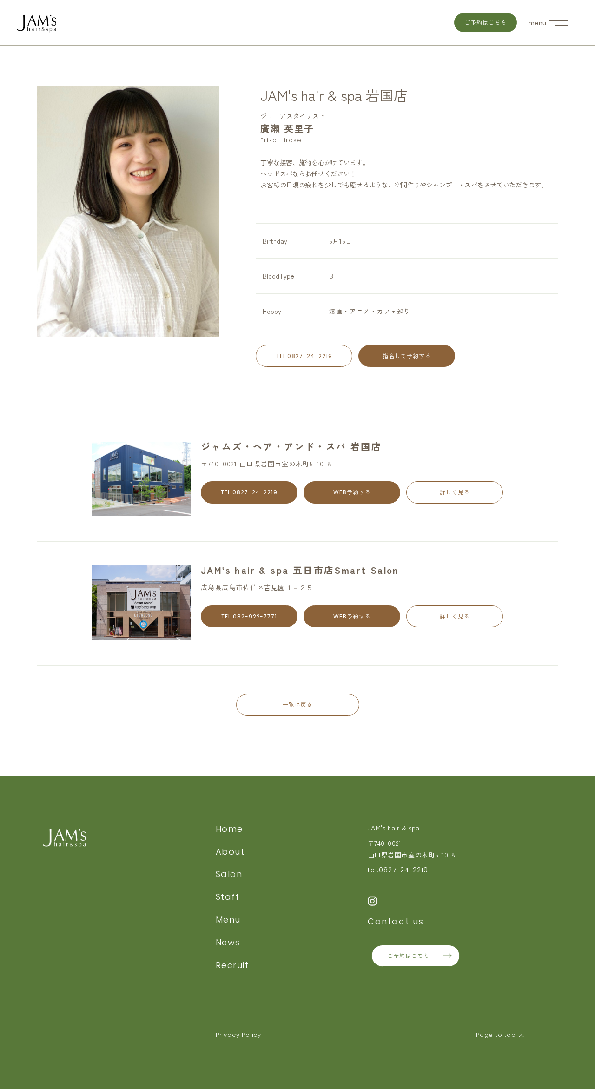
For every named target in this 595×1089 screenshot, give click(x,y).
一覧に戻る (298, 705)
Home (229, 829)
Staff (227, 897)
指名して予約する (407, 356)
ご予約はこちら (485, 23)
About (230, 851)
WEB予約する (352, 492)
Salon (229, 874)
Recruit (232, 965)
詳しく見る (455, 492)
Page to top (496, 1034)
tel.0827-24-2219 (398, 870)
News (228, 942)
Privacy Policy (238, 1034)
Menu (228, 919)
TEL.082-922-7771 (249, 616)
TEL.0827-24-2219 (304, 356)
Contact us (396, 921)
